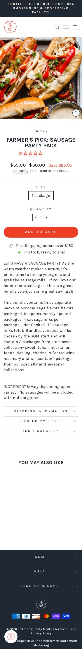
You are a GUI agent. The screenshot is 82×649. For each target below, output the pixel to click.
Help (40, 571)
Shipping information (41, 411)
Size (41, 187)
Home (40, 131)
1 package (41, 195)
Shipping (21, 171)
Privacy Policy (40, 633)
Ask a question (41, 431)
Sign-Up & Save (40, 586)
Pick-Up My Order (41, 421)
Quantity (41, 209)
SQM (40, 557)
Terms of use (65, 629)
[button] (31, 153)
